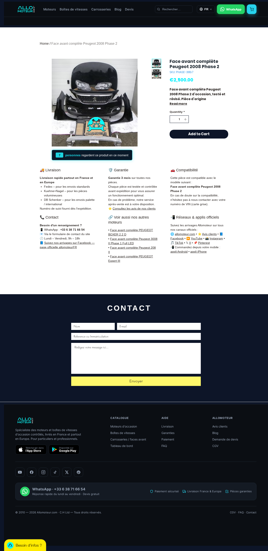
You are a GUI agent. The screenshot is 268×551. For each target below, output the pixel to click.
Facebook (177, 238)
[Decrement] (172, 119)
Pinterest (204, 242)
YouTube (196, 238)
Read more (178, 104)
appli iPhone (198, 251)
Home (44, 43)
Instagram (216, 238)
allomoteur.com (185, 234)
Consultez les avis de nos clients (134, 208)
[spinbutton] (179, 119)
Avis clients (209, 234)
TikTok (179, 242)
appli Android (179, 251)
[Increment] (185, 119)
